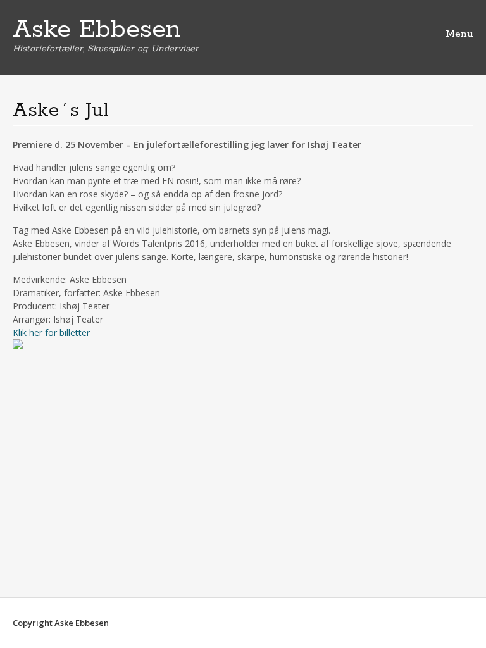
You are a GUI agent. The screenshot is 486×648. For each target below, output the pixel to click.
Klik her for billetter (51, 333)
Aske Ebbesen (97, 30)
